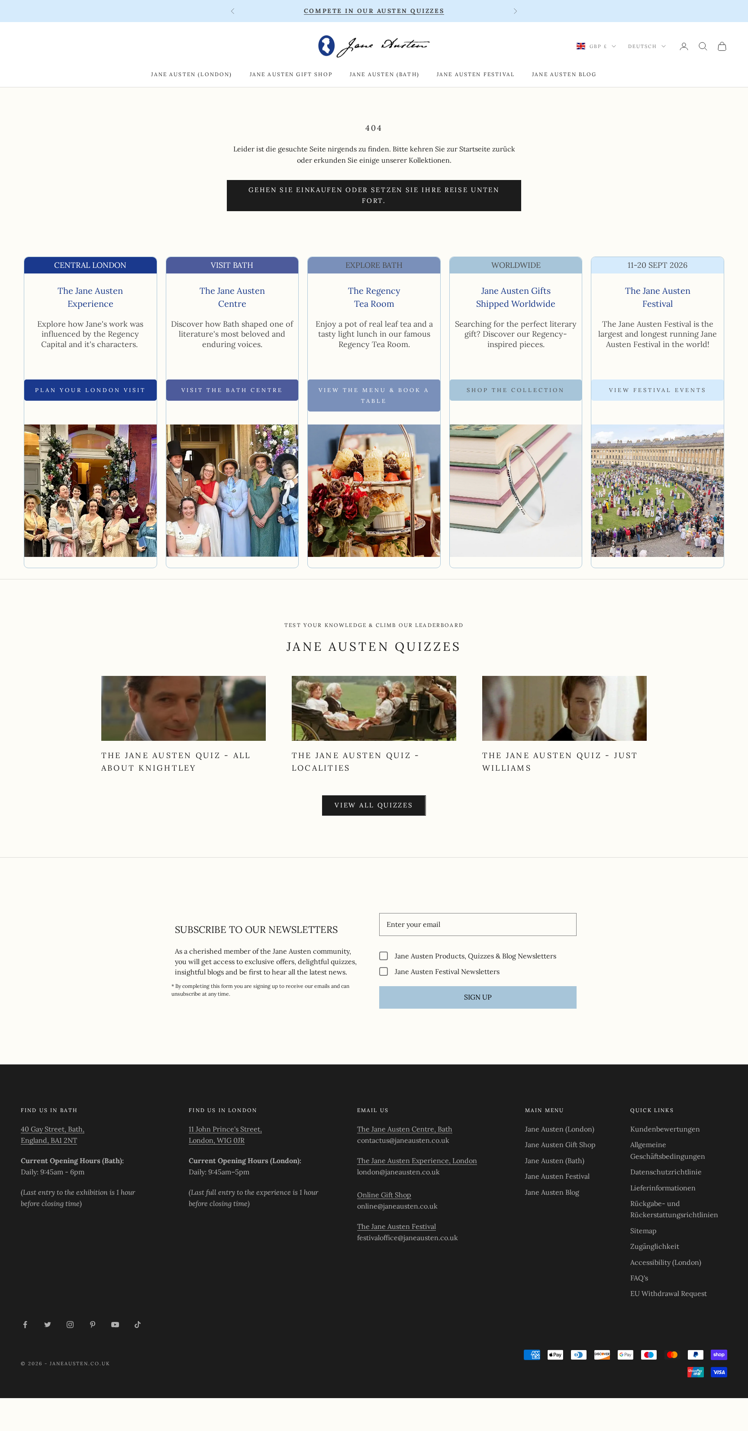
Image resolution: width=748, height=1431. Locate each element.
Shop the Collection (516, 390)
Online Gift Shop (384, 1194)
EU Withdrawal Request (668, 1293)
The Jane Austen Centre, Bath (404, 1129)
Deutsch (642, 46)
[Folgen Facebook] (25, 1324)
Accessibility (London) (665, 1262)
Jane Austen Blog (564, 74)
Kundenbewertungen (665, 1129)
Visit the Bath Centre (232, 390)
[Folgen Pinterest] (92, 1324)
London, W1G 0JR (217, 1140)
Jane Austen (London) (191, 74)
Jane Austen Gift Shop (291, 74)
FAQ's (639, 1277)
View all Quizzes (374, 805)
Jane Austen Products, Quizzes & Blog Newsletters (475, 956)
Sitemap (643, 1230)
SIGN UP (478, 997)
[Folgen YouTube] (115, 1324)
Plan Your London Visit (90, 390)
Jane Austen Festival (476, 74)
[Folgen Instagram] (70, 1324)
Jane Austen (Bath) (384, 74)
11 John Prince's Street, (225, 1129)
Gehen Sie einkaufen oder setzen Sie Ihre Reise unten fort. (373, 195)
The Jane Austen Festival (396, 1226)
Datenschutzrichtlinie (666, 1171)
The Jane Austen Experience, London (417, 1160)
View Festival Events (657, 390)
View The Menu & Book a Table (374, 395)
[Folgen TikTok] (137, 1324)
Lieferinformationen (663, 1187)
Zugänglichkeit (654, 1246)
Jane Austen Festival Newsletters (447, 971)
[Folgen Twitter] (47, 1324)
